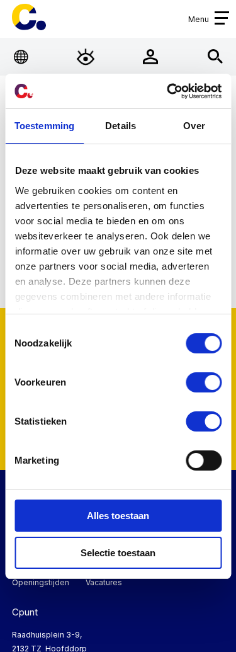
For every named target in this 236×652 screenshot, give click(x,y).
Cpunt (29, 17)
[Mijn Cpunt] (150, 57)
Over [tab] (194, 125)
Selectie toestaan (118, 552)
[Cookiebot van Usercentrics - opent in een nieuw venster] (168, 91)
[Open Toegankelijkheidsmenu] (86, 57)
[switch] (204, 382)
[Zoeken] (215, 57)
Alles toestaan (118, 515)
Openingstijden (40, 582)
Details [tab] (120, 125)
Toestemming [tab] (44, 125)
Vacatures (104, 582)
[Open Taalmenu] (21, 57)
